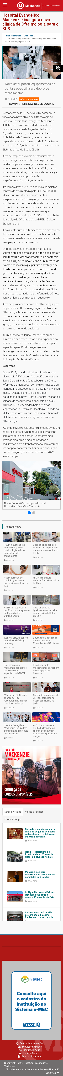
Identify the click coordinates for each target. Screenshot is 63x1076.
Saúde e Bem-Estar (28, 99)
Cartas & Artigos (13, 819)
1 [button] (29, 513)
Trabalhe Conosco (32, 1053)
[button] (57, 490)
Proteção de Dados (32, 1046)
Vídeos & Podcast (34, 811)
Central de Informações (32, 1043)
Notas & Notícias (13, 811)
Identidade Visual (32, 1050)
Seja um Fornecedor (32, 1056)
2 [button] (33, 513)
